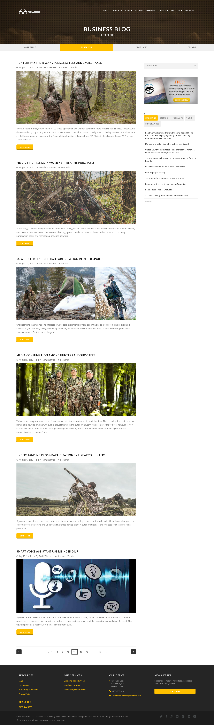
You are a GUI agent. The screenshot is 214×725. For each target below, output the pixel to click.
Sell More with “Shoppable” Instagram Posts (164, 178)
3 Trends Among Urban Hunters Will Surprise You (166, 195)
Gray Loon (60, 720)
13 (87, 652)
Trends (192, 47)
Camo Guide (24, 685)
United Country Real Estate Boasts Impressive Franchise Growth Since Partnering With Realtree (170, 151)
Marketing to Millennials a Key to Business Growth (167, 144)
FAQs (21, 680)
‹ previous (19, 651)
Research (86, 47)
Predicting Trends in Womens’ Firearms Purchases (55, 162)
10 (68, 652)
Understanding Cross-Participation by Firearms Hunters (61, 455)
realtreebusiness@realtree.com (127, 695)
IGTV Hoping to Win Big (155, 172)
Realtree (25, 701)
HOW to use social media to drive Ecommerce (165, 166)
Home (105, 11)
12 (81, 652)
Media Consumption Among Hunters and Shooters (55, 355)
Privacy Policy (25, 694)
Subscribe (175, 691)
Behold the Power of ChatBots (158, 189)
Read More (25, 147)
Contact (189, 11)
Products (141, 47)
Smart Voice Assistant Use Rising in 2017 (47, 551)
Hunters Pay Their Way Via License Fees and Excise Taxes (59, 62)
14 (93, 652)
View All (148, 201)
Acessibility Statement (28, 689)
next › (133, 651)
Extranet (25, 707)
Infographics (152, 124)
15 (100, 652)
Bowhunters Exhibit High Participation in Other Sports (59, 258)
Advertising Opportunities (75, 689)
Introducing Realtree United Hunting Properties (165, 184)
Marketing (29, 47)
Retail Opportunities (73, 685)
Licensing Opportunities (74, 680)
